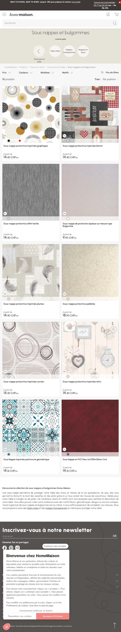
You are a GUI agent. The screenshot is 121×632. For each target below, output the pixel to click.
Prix (4, 72)
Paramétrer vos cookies (20, 616)
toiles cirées (33, 508)
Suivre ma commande (104, 2)
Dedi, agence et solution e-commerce (59, 626)
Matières (45, 72)
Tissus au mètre (37, 67)
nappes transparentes (56, 508)
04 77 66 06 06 (100, 5)
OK (115, 536)
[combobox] (111, 79)
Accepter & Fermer (53, 616)
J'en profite (76, 2)
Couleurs (23, 72)
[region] (60, 52)
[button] (6, 626)
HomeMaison (11, 67)
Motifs (65, 72)
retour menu (114, 625)
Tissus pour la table (56, 67)
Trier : (98, 79)
